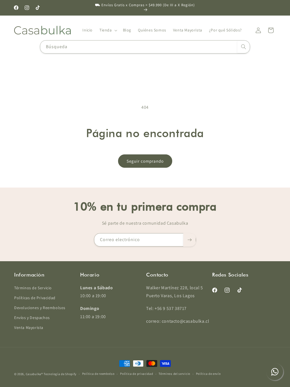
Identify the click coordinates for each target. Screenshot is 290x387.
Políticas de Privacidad (35, 297)
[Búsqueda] (243, 47)
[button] (108, 30)
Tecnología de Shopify (60, 374)
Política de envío (208, 374)
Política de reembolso (98, 374)
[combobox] (145, 47)
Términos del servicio (174, 374)
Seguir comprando (145, 161)
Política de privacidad (136, 374)
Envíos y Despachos (32, 317)
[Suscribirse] (189, 239)
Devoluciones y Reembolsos (39, 307)
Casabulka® (34, 374)
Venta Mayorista (28, 327)
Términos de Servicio (33, 287)
